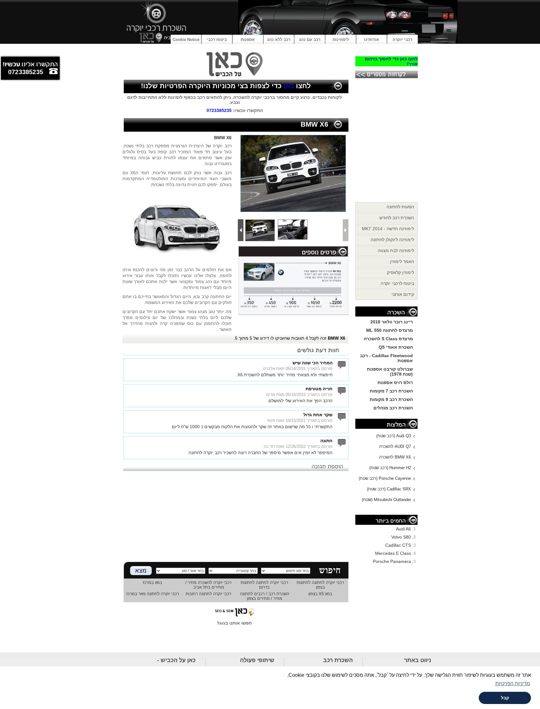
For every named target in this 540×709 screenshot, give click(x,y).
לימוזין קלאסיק (400, 272)
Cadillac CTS (398, 545)
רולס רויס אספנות (395, 382)
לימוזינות (340, 39)
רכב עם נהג (309, 39)
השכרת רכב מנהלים (393, 407)
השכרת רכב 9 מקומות (391, 399)
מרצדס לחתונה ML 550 (389, 330)
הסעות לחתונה (400, 206)
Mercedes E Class (393, 553)
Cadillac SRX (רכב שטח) (389, 489)
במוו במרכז (152, 582)
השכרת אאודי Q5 (396, 347)
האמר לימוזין (402, 261)
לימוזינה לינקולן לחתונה (392, 239)
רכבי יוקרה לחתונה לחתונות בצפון (320, 585)
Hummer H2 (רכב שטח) (390, 467)
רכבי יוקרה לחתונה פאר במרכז (152, 593)
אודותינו (371, 39)
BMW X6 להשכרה (395, 457)
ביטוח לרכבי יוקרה (397, 283)
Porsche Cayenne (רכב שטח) (385, 478)
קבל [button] (505, 697)
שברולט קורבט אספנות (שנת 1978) (390, 372)
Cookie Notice (185, 39)
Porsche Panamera (392, 561)
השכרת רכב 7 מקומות (391, 390)
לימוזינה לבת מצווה (396, 250)
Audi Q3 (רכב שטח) (393, 435)
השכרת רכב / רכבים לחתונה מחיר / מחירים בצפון (264, 596)
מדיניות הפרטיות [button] (512, 683)
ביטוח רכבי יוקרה (217, 40)
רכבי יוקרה (402, 39)
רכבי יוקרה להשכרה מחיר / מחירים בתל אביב (208, 585)
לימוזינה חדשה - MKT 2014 (388, 228)
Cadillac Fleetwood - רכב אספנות (386, 358)
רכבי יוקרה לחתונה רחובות (208, 593)
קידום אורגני (403, 294)
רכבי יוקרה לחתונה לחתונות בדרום (264, 585)
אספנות (248, 39)
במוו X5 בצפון (320, 593)
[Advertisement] (234, 515)
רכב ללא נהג (278, 39)
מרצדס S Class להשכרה (388, 338)
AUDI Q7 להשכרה (395, 446)
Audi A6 (403, 528)
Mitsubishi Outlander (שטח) (386, 499)
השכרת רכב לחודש (396, 217)
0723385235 (219, 110)
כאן (288, 86)
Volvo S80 (401, 536)
